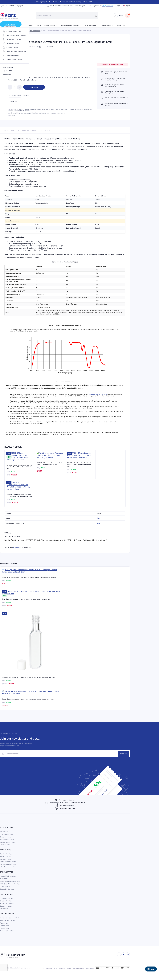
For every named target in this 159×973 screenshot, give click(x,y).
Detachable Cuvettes (13, 55)
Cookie (69, 968)
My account (3, 6)
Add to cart (34, 87)
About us (121, 25)
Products (10, 111)
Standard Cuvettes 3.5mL (8, 864)
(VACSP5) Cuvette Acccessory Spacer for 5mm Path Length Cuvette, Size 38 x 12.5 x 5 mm (28, 699)
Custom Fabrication (70, 25)
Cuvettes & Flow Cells (13, 31)
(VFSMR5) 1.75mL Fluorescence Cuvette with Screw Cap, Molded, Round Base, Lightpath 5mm (19, 466)
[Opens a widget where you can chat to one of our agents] (151, 969)
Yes (40, 47)
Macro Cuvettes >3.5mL (8, 862)
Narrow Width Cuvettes (14, 59)
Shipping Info (19, 6)
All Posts (106, 25)
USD (118, 6)
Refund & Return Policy (7, 920)
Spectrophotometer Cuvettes (16, 35)
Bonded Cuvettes (6, 854)
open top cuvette (60, 113)
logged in (16, 547)
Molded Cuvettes (5, 859)
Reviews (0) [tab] (45, 130)
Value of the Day (8, 67)
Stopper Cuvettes (6, 901)
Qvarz (14, 115)
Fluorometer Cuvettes (13, 39)
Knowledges (90, 25)
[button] (15, 95)
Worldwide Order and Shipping (10, 918)
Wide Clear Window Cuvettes (10, 884)
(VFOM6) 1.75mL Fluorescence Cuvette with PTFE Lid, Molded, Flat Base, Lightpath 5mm (19, 495)
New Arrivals (7, 74)
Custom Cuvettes (12, 47)
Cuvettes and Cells (46, 25)
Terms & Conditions (59, 968)
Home (30, 25)
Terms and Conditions (7, 931)
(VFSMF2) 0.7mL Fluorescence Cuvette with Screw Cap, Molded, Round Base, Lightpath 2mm (28, 677)
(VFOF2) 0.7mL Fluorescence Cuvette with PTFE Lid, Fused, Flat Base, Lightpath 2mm (26, 599)
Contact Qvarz (4, 925)
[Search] (95, 16)
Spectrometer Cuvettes (7, 842)
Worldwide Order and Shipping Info (83, 968)
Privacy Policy (4, 928)
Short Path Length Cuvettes (22, 111)
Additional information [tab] (27, 130)
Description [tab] (9, 130)
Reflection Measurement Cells (16, 51)
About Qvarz (4, 923)
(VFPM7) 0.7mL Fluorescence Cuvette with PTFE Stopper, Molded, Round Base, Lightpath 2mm (29, 577)
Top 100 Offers (7, 71)
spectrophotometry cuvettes (98, 394)
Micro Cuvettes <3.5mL (72, 109)
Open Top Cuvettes (35, 31)
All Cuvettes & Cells (21, 109)
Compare (27, 95)
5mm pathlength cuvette (18, 113)
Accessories (4, 832)
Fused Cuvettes (59, 109)
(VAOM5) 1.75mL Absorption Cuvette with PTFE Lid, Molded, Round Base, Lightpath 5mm (79, 464)
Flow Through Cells (12, 43)
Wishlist (11, 6)
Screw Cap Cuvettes (7, 903)
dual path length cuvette (33, 113)
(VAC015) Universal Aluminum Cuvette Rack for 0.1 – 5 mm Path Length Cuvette (49, 463)
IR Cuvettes (4, 879)
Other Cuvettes (5, 845)
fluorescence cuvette (47, 113)
